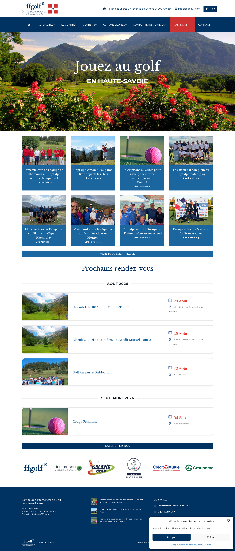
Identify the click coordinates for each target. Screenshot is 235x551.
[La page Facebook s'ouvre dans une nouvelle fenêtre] (207, 9)
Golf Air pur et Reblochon (92, 372)
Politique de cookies (179, 544)
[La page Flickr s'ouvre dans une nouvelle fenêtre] (213, 9)
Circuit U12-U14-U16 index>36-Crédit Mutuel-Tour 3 (111, 340)
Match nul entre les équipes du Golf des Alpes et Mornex (93, 233)
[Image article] (94, 501)
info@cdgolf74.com (189, 8)
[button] (228, 521)
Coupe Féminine (85, 421)
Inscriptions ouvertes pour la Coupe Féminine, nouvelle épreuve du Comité (121, 520)
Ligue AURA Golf (166, 512)
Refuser (211, 537)
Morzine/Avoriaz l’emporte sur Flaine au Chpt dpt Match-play (44, 233)
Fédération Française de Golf (173, 505)
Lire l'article (42, 182)
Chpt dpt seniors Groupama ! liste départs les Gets (120, 510)
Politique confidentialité (200, 544)
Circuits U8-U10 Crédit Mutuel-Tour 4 (100, 307)
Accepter (171, 537)
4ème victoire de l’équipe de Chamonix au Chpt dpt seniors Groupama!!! (43, 174)
